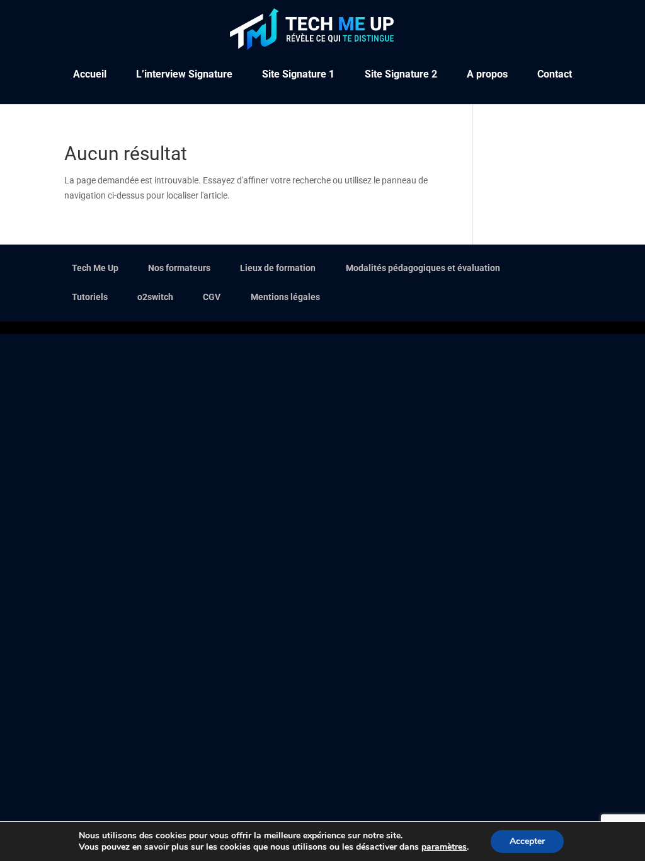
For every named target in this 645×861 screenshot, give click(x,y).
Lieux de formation (278, 268)
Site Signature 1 (298, 75)
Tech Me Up (95, 268)
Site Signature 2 (401, 75)
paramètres (444, 847)
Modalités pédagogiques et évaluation (423, 268)
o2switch (155, 297)
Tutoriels (90, 297)
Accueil (89, 75)
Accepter (527, 841)
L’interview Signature (184, 75)
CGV (211, 297)
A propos (487, 75)
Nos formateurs (179, 268)
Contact (554, 75)
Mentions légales (285, 297)
